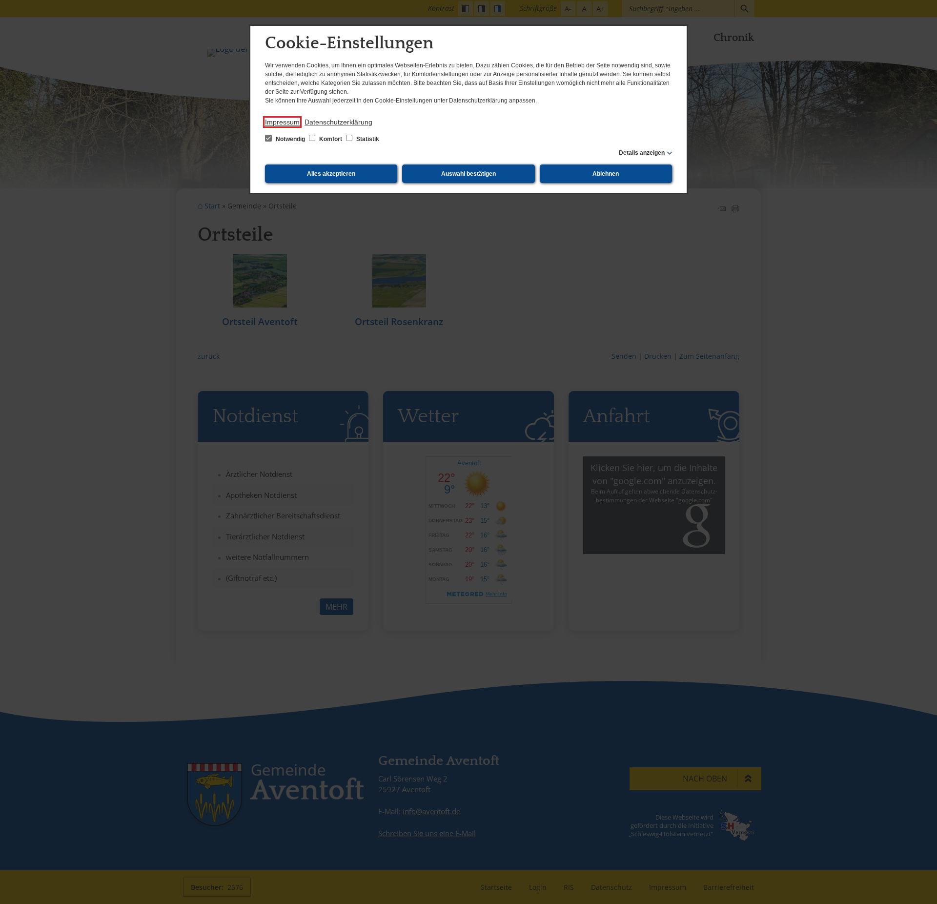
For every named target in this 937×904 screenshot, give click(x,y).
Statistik (367, 139)
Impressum (282, 122)
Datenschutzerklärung (338, 122)
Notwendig (290, 139)
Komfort (331, 139)
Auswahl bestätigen (468, 173)
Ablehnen (605, 173)
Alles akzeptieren (331, 173)
